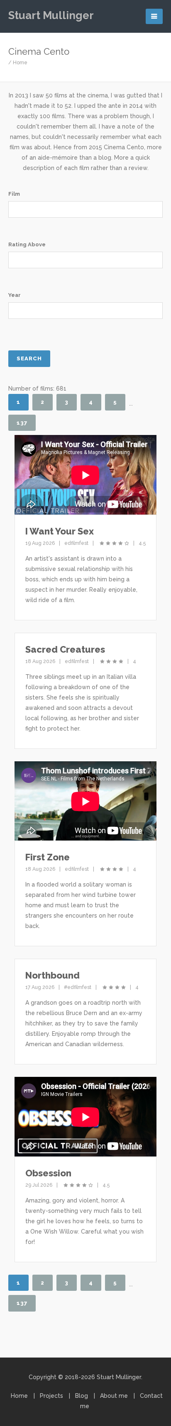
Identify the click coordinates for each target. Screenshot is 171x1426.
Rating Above (27, 244)
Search (29, 358)
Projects (51, 1395)
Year (14, 295)
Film (14, 194)
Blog (81, 1395)
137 (22, 423)
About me (114, 1395)
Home (20, 63)
